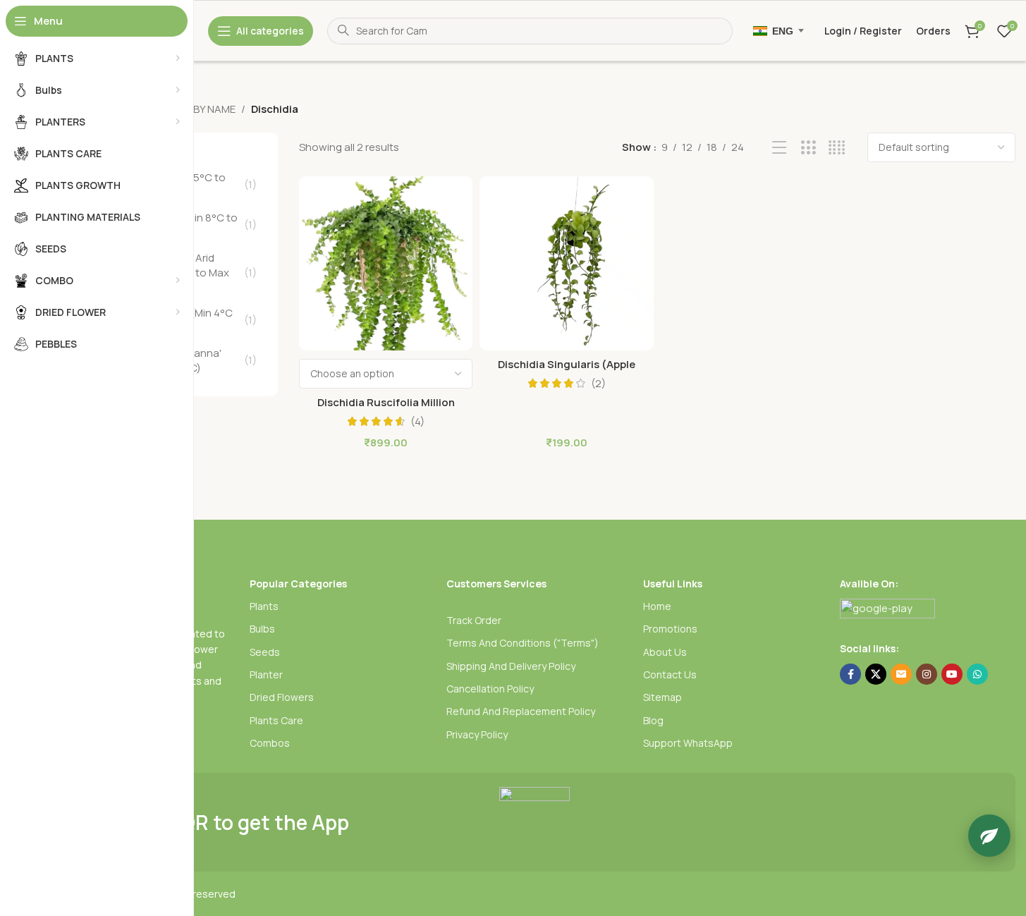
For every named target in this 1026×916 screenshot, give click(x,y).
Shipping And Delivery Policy (510, 666)
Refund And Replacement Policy (520, 711)
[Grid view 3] (808, 147)
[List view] (779, 147)
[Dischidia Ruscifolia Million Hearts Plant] (386, 263)
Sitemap (662, 697)
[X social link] (875, 674)
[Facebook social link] (850, 674)
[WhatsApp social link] (977, 674)
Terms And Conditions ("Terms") (522, 642)
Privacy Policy (477, 734)
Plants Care (276, 720)
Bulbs (262, 628)
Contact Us (670, 674)
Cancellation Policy (490, 688)
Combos (270, 743)
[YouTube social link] (952, 674)
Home (657, 606)
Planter (266, 674)
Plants (264, 606)
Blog (653, 720)
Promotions (670, 628)
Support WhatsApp (688, 743)
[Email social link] (901, 674)
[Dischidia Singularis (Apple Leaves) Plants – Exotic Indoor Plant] (567, 263)
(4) (417, 421)
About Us (665, 652)
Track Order (473, 620)
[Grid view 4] (836, 147)
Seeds (265, 652)
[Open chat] (989, 835)
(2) (598, 383)
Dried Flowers (282, 697)
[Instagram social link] (926, 674)
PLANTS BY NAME (194, 109)
